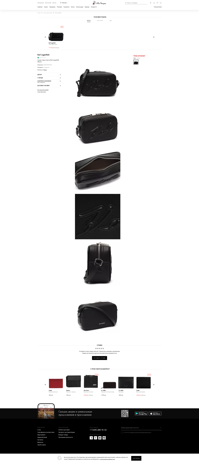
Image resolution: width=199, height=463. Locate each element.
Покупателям (158, 7)
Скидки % (94, 7)
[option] (56, 37)
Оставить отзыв (99, 358)
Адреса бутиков (42, 437)
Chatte (53, 391)
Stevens (71, 391)
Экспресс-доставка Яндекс (66, 432)
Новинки (39, 7)
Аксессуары (79, 7)
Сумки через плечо (47, 13)
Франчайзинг (41, 435)
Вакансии (40, 442)
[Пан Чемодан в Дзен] (99, 437)
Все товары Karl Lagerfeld (42, 90)
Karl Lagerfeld (58, 13)
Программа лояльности (65, 437)
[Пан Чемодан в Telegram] (91, 437)
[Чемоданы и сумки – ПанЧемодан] (99, 3)
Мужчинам (48, 3)
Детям (54, 3)
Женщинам (40, 3)
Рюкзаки (59, 7)
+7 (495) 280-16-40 (98, 430)
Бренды (87, 7)
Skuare (45, 70)
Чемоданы (52, 7)
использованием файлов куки (107, 459)
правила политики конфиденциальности (140, 432)
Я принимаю (137, 432)
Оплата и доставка (64, 430)
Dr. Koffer (107, 391)
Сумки (46, 7)
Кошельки (66, 7)
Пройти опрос (41, 445)
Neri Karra (88, 391)
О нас (39, 430)
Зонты (73, 7)
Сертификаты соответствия (45, 432)
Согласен (136, 458)
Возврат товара (63, 435)
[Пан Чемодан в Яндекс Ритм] (104, 437)
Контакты (40, 440)
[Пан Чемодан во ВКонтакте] (95, 437)
